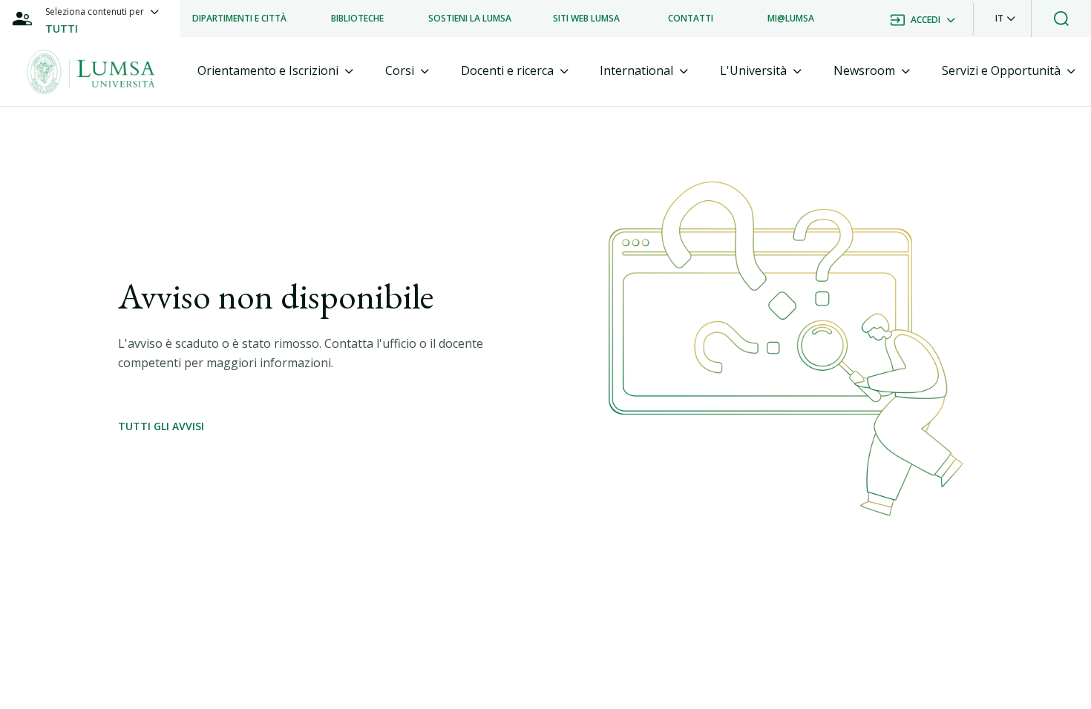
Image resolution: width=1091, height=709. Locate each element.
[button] (1005, 18)
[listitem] (239, 18)
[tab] (275, 71)
